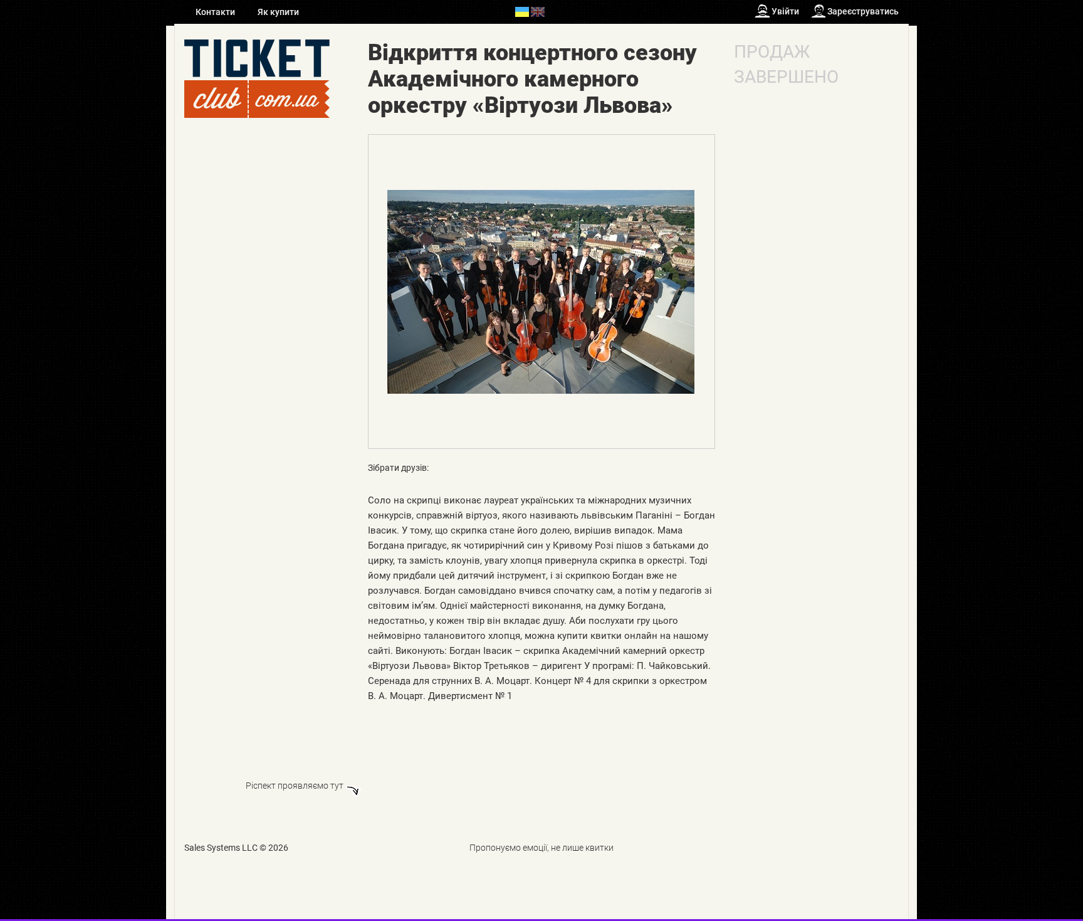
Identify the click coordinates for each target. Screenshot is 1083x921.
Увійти (785, 11)
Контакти (216, 12)
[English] (538, 11)
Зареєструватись (863, 11)
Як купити (278, 12)
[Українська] (522, 11)
